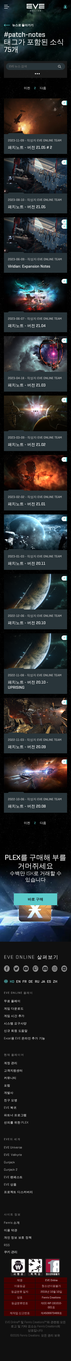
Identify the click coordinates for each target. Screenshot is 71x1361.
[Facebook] (7, 968)
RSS (7, 1245)
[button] (65, 7)
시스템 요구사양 (15, 1023)
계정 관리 (10, 1063)
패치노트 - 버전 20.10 (27, 622)
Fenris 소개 (12, 1222)
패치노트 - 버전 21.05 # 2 (30, 147)
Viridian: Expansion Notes (29, 266)
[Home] (35, 10)
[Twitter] (16, 968)
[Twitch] (35, 968)
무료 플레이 (12, 1001)
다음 (43, 88)
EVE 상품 (10, 1184)
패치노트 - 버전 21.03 (27, 385)
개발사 (8, 1092)
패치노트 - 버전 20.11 (26, 563)
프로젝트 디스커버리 (18, 1192)
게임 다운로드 (13, 1008)
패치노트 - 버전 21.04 (27, 325)
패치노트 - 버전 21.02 (27, 444)
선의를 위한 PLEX (16, 1122)
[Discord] (45, 968)
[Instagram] (55, 968)
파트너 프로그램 (15, 1115)
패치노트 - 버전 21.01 (26, 504)
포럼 (7, 1085)
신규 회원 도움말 (16, 1030)
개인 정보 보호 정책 (18, 1237)
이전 (27, 88)
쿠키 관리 (10, 1252)
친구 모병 (10, 1100)
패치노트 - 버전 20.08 (27, 806)
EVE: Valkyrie (13, 1154)
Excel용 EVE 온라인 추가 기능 (24, 1038)
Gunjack (9, 1162)
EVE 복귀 (10, 1107)
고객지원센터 (13, 1070)
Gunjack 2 (11, 1169)
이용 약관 (10, 1230)
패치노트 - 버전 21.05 (27, 206)
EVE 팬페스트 (13, 1177)
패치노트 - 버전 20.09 (27, 746)
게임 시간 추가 (14, 1016)
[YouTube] (26, 968)
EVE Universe (13, 1147)
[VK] (64, 968)
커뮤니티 (10, 1078)
